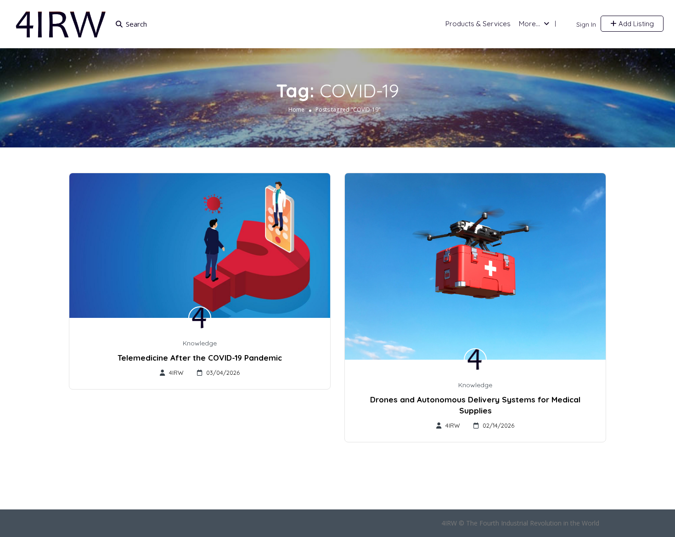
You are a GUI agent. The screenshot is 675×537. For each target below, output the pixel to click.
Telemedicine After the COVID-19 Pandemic (200, 357)
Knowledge (200, 343)
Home (296, 109)
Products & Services (478, 23)
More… (529, 23)
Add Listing (635, 23)
